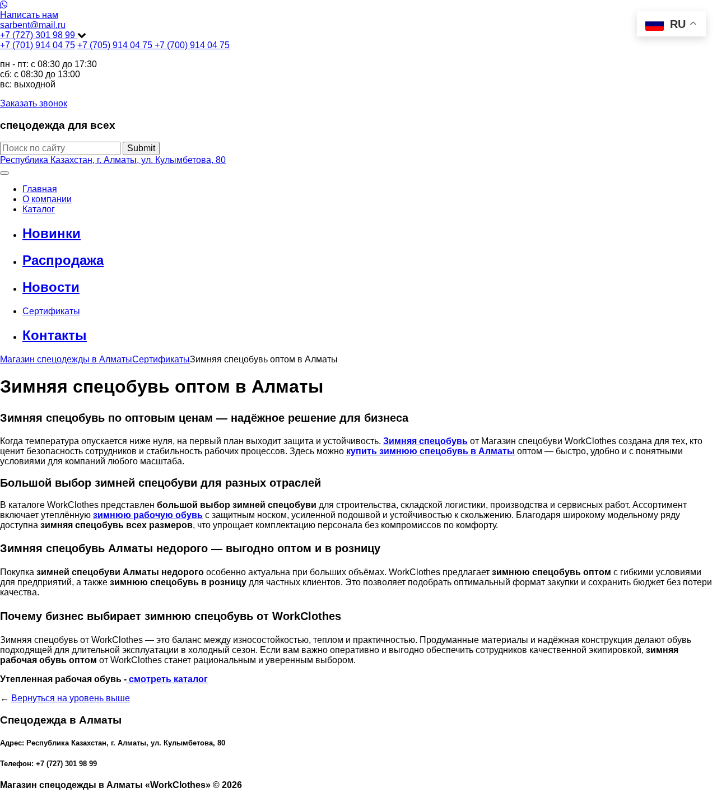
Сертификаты (51, 311)
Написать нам (29, 15)
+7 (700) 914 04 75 (192, 45)
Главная (39, 189)
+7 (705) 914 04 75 (116, 45)
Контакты (54, 335)
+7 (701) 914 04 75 (37, 45)
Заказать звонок (33, 103)
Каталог (38, 209)
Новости (51, 287)
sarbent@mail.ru (33, 25)
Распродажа (63, 260)
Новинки (51, 233)
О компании (47, 199)
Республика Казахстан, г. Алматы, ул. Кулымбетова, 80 (113, 160)
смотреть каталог (167, 679)
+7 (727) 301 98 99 (38, 35)
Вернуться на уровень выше (70, 698)
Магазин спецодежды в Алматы (66, 359)
